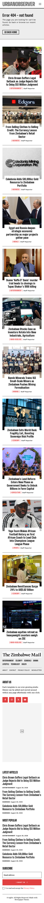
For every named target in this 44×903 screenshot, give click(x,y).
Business (15, 141)
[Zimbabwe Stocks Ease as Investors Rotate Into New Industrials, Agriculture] (22, 313)
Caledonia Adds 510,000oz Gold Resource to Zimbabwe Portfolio (22, 182)
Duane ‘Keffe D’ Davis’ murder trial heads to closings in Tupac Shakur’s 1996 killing (22, 283)
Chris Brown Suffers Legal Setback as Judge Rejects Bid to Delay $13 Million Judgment (22, 81)
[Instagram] (11, 699)
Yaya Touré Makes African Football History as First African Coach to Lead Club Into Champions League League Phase (22, 537)
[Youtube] (25, 699)
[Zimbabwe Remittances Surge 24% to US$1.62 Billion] (22, 570)
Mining (16, 392)
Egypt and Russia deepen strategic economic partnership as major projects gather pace (22, 232)
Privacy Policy (29, 888)
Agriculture (15, 492)
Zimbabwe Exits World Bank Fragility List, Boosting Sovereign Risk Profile (22, 433)
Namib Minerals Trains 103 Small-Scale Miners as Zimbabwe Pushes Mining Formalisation (22, 382)
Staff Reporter (29, 88)
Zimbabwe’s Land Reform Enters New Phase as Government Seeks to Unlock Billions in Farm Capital (22, 483)
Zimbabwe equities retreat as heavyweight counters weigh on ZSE (22, 635)
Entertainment (16, 88)
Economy (15, 440)
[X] (18, 699)
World (15, 242)
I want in (20, 882)
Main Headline (15, 339)
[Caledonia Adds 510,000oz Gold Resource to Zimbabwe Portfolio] (22, 163)
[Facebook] (5, 699)
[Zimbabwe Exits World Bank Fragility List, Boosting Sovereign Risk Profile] (22, 414)
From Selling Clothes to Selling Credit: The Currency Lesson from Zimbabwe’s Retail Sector (22, 131)
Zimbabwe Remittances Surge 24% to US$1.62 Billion (22, 588)
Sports (15, 548)
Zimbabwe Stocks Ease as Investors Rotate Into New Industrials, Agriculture (22, 332)
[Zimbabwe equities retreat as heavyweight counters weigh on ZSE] (22, 616)
